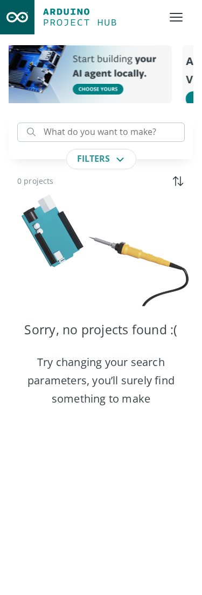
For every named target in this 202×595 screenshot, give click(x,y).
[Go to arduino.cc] (17, 17)
